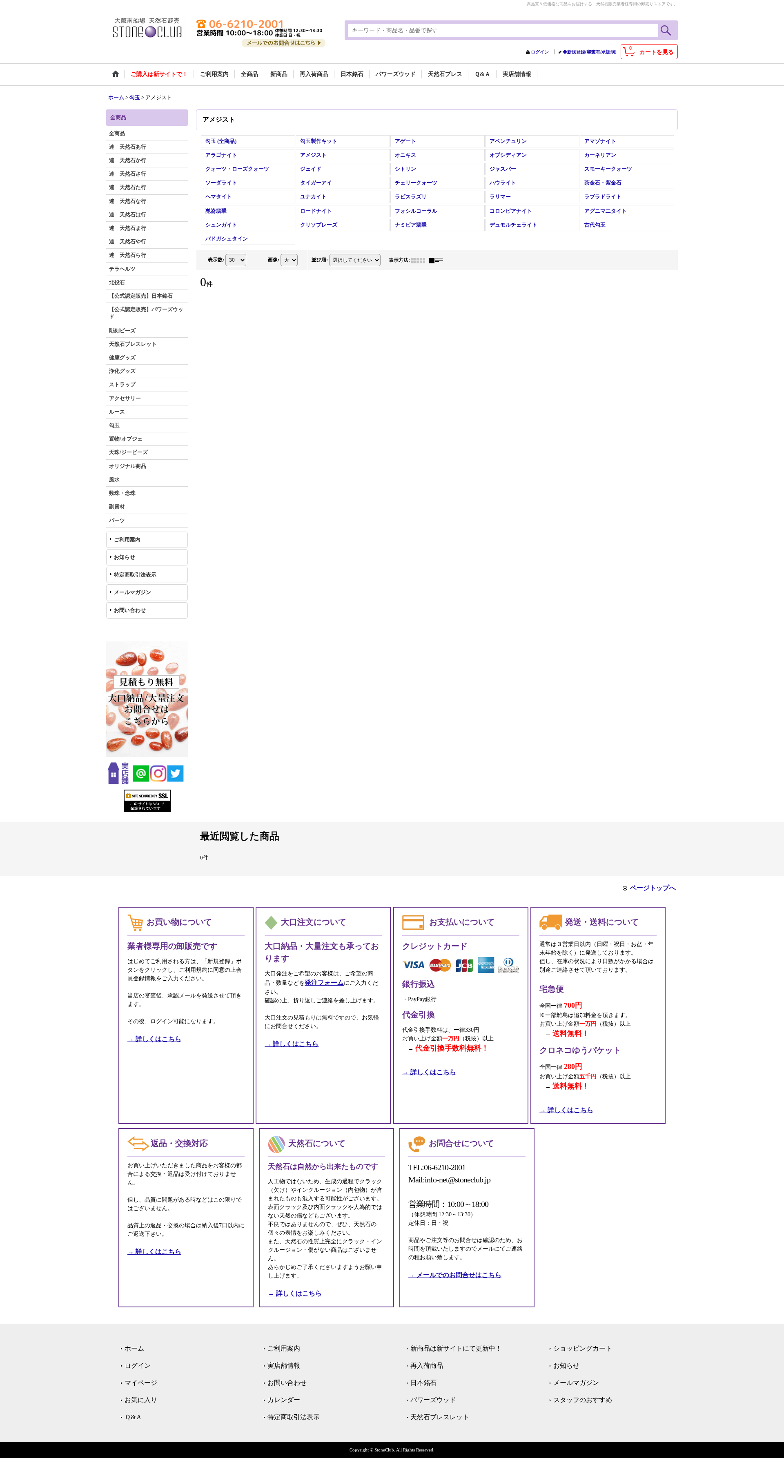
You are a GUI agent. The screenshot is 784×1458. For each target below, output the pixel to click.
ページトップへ (653, 887)
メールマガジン (132, 592)
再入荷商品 (426, 1365)
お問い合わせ (130, 610)
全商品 (117, 133)
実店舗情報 (283, 1365)
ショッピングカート (582, 1348)
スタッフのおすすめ (582, 1399)
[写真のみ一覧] (420, 260)
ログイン (540, 51)
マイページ (141, 1382)
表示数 (216, 260)
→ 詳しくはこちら (154, 1038)
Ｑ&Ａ (133, 1416)
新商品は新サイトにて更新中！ (456, 1348)
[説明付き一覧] (438, 260)
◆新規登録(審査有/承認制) (590, 51)
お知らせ (124, 557)
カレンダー (283, 1399)
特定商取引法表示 (135, 575)
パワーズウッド (433, 1399)
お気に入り (141, 1399)
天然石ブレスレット (439, 1416)
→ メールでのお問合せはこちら (454, 1274)
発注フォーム (324, 982)
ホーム (134, 1348)
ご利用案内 (127, 539)
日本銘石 (423, 1382)
